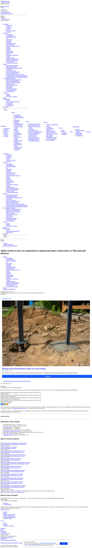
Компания (5, 24)
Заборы (5, 33)
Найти (2, 16)
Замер (7, 94)
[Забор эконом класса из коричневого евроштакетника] (17, 381)
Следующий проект (20, 492)
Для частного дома (11, 70)
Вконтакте (6, 503)
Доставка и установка (11, 96)
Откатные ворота (7, 427)
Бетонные (8, 42)
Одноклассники (7, 504)
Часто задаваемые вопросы (13, 101)
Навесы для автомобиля (9, 289)
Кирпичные (9, 39)
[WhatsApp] (5, 404)
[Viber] (3, 404)
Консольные (9, 87)
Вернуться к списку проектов (8, 492)
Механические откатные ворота (14, 68)
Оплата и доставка (10, 30)
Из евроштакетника (11, 37)
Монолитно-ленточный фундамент (12, 431)
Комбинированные (11, 43)
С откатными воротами (12, 63)
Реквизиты (9, 28)
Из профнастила (10, 35)
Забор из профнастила (8, 515)
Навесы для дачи (10, 83)
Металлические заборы (12, 60)
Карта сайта (3, 538)
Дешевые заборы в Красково (19, 408)
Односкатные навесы (11, 88)
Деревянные (9, 34)
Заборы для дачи (10, 61)
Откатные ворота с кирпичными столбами (16, 75)
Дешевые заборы (10, 57)
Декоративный (10, 52)
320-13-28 (5, 2)
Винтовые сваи (7, 435)
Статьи (8, 29)
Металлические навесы (12, 84)
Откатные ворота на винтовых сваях (15, 74)
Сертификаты (9, 105)
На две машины (10, 91)
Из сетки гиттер (10, 44)
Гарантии (8, 32)
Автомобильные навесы (9, 78)
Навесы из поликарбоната (12, 81)
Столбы (8, 56)
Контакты (5, 106)
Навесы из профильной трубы (13, 79)
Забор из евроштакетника (9, 517)
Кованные (8, 41)
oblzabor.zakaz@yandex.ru (7, 13)
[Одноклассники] (7, 404)
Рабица (8, 47)
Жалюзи (8, 53)
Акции (8, 100)
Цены (4, 97)
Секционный (9, 51)
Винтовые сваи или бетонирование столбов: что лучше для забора (24, 368)
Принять (63, 543)
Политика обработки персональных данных (11, 542)
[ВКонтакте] (1, 404)
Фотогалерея (9, 103)
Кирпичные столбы (8, 433)
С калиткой (9, 69)
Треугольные (9, 86)
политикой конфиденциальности (36, 544)
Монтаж (8, 95)
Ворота (5, 64)
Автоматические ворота (12, 65)
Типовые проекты (5, 509)
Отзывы (8, 26)
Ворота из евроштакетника (13, 72)
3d (6, 38)
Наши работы (9, 104)
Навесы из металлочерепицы (13, 82)
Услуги (5, 92)
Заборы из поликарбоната (12, 59)
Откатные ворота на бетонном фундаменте (16, 77)
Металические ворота (11, 66)
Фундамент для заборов (12, 55)
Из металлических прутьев (12, 46)
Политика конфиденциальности (8, 540)
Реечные (8, 48)
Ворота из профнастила (12, 73)
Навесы (46, 122)
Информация (6, 99)
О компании (9, 25)
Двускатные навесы (11, 90)
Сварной (8, 50)
